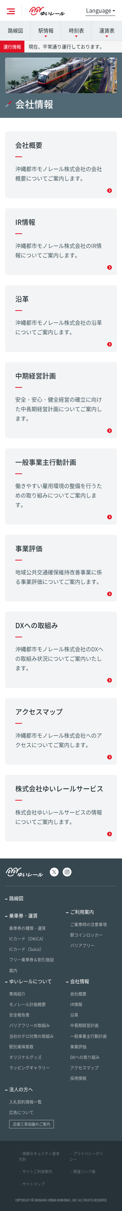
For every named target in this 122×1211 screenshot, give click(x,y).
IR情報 (76, 1004)
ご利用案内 (82, 911)
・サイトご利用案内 (35, 1171)
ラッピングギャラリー (29, 1068)
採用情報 (78, 1078)
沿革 (74, 1015)
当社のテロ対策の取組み (31, 1036)
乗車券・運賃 (23, 915)
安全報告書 (19, 1015)
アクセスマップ (84, 1068)
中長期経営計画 (84, 1025)
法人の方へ (21, 1089)
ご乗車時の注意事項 (88, 924)
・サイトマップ (32, 1184)
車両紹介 (17, 994)
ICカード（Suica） (26, 949)
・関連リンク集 (82, 1171)
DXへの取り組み (85, 1057)
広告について (21, 1112)
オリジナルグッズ (25, 1057)
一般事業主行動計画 (88, 1036)
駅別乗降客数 (21, 1047)
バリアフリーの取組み (29, 1025)
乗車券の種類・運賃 (27, 928)
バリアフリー (82, 945)
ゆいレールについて (30, 981)
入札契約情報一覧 (25, 1102)
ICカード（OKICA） (27, 939)
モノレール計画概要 (27, 1004)
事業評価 (78, 1047)
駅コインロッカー (86, 935)
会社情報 (79, 981)
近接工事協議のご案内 (31, 1124)
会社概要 (78, 994)
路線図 (15, 30)
